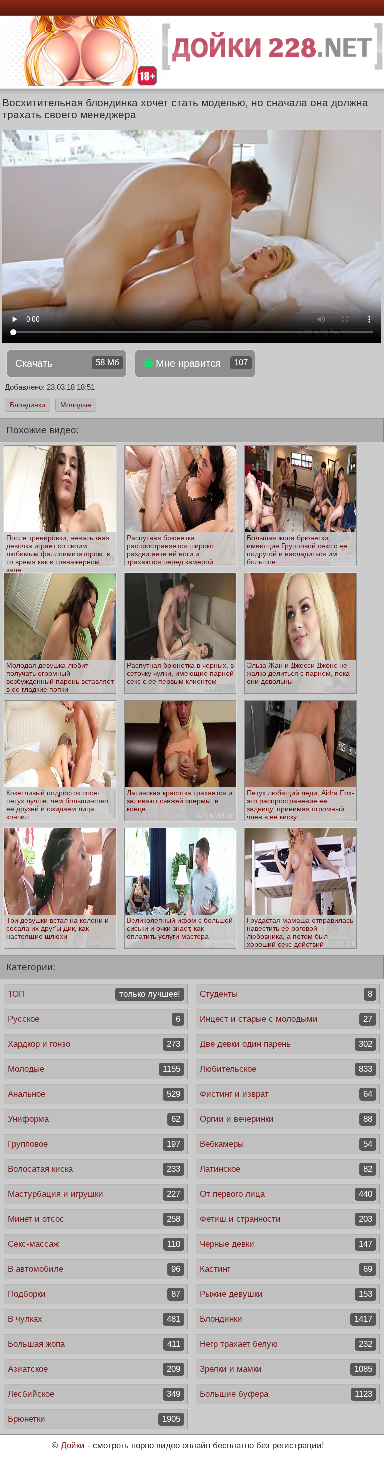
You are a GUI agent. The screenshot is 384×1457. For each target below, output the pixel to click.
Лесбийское (94, 1394)
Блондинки (28, 405)
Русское (94, 1019)
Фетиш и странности (286, 1219)
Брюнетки (94, 1419)
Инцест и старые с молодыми (286, 1019)
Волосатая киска (94, 1169)
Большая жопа (94, 1344)
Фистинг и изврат (286, 1094)
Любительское (286, 1069)
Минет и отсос (94, 1219)
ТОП (94, 994)
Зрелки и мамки (286, 1369)
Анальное (94, 1094)
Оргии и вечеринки (286, 1119)
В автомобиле (94, 1269)
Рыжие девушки (286, 1294)
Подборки (94, 1294)
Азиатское (94, 1369)
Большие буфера (286, 1394)
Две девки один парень (286, 1044)
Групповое (94, 1144)
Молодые (76, 405)
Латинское (286, 1169)
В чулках (94, 1319)
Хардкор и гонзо (94, 1044)
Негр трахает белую (286, 1344)
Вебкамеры (286, 1144)
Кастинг (286, 1269)
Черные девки (286, 1244)
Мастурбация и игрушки (94, 1194)
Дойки (73, 1445)
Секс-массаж (94, 1244)
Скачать (68, 363)
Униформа (94, 1119)
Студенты (286, 994)
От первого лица (286, 1194)
